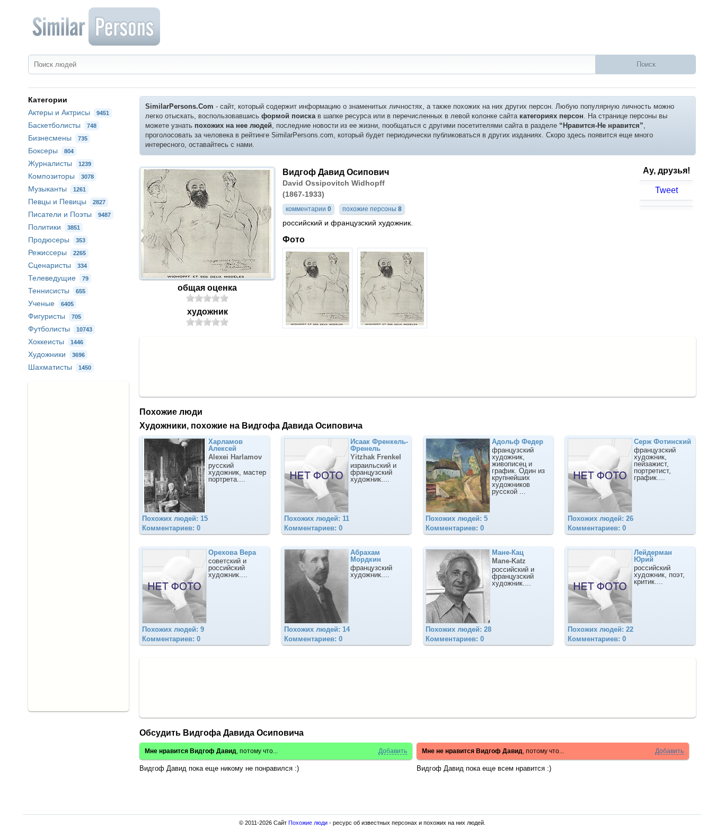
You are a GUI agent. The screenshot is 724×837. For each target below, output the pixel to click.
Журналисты (59, 163)
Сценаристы (57, 265)
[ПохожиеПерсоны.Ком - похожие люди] (97, 26)
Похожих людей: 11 (316, 518)
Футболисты (60, 329)
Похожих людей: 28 (458, 629)
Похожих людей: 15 (175, 518)
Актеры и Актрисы (68, 112)
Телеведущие (58, 278)
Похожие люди (308, 822)
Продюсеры (56, 240)
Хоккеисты (55, 341)
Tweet (666, 190)
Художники (56, 354)
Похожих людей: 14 (317, 629)
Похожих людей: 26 (600, 518)
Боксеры (51, 150)
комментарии (308, 209)
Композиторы (61, 176)
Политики (54, 227)
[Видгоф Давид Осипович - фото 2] (393, 325)
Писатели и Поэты (69, 214)
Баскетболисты (62, 125)
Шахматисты (59, 367)
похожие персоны (372, 209)
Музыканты (57, 189)
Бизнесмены (57, 138)
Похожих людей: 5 (457, 518)
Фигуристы (54, 316)
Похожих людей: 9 (173, 629)
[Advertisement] (418, 366)
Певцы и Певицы (66, 201)
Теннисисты (56, 290)
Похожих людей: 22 (600, 629)
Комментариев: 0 (171, 528)
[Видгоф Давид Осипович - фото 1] (318, 325)
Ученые (51, 303)
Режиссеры (57, 252)
